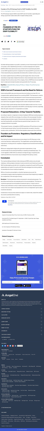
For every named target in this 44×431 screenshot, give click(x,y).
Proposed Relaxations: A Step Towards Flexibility (12, 54)
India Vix (10, 367)
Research (33, 242)
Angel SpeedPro (18, 354)
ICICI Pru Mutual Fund (6, 396)
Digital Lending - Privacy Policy (7, 419)
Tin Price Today (14, 391)
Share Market (5, 245)
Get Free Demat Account (22, 429)
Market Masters (38, 239)
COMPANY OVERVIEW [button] (5, 308)
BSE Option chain (5, 376)
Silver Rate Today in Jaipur (7, 386)
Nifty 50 (3, 366)
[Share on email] (14, 41)
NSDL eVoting (16, 421)
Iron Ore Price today (6, 391)
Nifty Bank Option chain (14, 375)
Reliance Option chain (36, 375)
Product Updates (27, 242)
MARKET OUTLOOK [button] (5, 327)
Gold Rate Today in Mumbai (7, 380)
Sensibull (3, 359)
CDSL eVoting (10, 421)
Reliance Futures (29, 371)
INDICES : (3, 364)
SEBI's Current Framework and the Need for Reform (12, 51)
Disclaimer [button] (3, 412)
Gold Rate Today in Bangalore (19, 381)
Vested (16, 359)
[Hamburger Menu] (42, 2)
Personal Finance (20, 242)
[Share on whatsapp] (5, 41)
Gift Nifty (15, 367)
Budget (4, 239)
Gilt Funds (31, 400)
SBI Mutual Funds (15, 395)
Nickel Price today (31, 390)
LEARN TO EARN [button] (4, 321)
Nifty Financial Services (16, 366)
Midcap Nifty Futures (21, 371)
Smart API (33, 354)
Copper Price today (5, 390)
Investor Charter (28, 419)
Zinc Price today (24, 390)
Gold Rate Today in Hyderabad (7, 381)
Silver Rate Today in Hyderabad (8, 385)
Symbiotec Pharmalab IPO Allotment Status (11, 230)
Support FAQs (12, 339)
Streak (12, 359)
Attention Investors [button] (6, 407)
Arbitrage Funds (25, 400)
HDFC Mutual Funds (31, 395)
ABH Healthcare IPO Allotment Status (10, 223)
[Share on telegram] (2, 41)
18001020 (5, 339)
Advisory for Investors (36, 419)
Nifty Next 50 (24, 366)
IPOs (33, 239)
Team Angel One (8, 11)
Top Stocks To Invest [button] (6, 334)
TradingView (21, 359)
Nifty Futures (4, 371)
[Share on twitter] (8, 41)
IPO (31, 82)
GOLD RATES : (4, 378)
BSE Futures (36, 371)
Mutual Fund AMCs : (5, 394)
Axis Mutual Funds (23, 395)
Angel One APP (4, 354)
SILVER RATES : (4, 383)
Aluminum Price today (15, 390)
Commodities (9, 239)
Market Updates (5, 242)
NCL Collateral (4, 421)
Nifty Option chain (5, 375)
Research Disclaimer (5, 415)
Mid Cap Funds (37, 400)
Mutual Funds (12, 242)
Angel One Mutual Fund (6, 395)
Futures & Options (17, 239)
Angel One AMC (4, 350)
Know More (10, 204)
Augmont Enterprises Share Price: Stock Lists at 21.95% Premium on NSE (18, 215)
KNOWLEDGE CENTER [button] (5, 317)
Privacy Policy (33, 417)
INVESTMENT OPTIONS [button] (5, 311)
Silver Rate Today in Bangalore (20, 385)
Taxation (10, 245)
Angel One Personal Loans (19, 419)
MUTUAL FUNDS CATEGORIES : (7, 399)
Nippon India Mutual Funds (16, 396)
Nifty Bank (8, 366)
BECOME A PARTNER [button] (5, 324)
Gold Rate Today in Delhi (18, 380)
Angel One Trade (11, 354)
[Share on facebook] (11, 41)
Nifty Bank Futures (12, 371)
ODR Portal (23, 421)
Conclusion (5, 58)
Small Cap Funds (17, 400)
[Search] (40, 2)
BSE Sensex (38, 366)
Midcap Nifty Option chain (26, 375)
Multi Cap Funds (5, 401)
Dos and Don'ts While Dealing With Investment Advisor (11, 417)
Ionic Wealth (10, 350)
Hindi (29, 239)
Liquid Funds (10, 400)
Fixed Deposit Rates (5, 355)
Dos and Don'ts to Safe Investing (25, 415)
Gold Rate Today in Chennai (29, 380)
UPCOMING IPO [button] (4, 330)
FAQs (24, 417)
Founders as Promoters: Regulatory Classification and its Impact (14, 56)
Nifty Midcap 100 (32, 366)
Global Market (24, 239)
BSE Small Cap (5, 367)
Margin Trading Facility (26, 354)
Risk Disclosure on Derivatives (31, 421)
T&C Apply (28, 417)
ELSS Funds (4, 400)
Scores (33, 415)
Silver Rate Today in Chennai (33, 385)
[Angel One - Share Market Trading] (5, 2)
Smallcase (8, 359)
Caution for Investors (5, 422)
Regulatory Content (14, 415)
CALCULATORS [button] (4, 314)
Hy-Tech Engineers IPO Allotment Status (11, 226)
